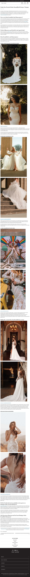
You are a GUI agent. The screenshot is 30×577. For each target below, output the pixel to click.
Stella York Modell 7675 (3, 126)
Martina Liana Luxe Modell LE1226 (5, 494)
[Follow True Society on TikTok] (17, 550)
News (15, 543)
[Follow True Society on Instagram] (14, 550)
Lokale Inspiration (15, 542)
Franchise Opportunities (21, 573)
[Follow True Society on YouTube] (15, 550)
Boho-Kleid (26, 21)
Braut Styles (5, 531)
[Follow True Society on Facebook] (12, 550)
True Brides (15, 546)
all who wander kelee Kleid (4, 311)
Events (15, 541)
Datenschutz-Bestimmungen (5, 573)
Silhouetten (10, 31)
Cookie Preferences (11, 573)
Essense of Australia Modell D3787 (5, 219)
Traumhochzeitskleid (3, 14)
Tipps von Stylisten (15, 545)
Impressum (15, 573)
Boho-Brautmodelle (3, 505)
